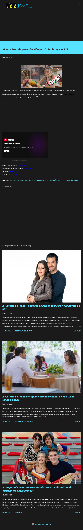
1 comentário (20, 513)
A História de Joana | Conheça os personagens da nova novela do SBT (41, 307)
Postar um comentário (24, 331)
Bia (14, 180)
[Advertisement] (41, 27)
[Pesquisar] (74, 3)
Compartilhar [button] (72, 180)
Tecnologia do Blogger (43, 524)
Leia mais (77, 331)
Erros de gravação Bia (51, 180)
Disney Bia (38, 180)
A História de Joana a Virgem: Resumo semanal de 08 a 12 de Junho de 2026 (38, 398)
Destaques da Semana (24, 180)
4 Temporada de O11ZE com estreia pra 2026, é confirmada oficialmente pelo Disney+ (37, 489)
